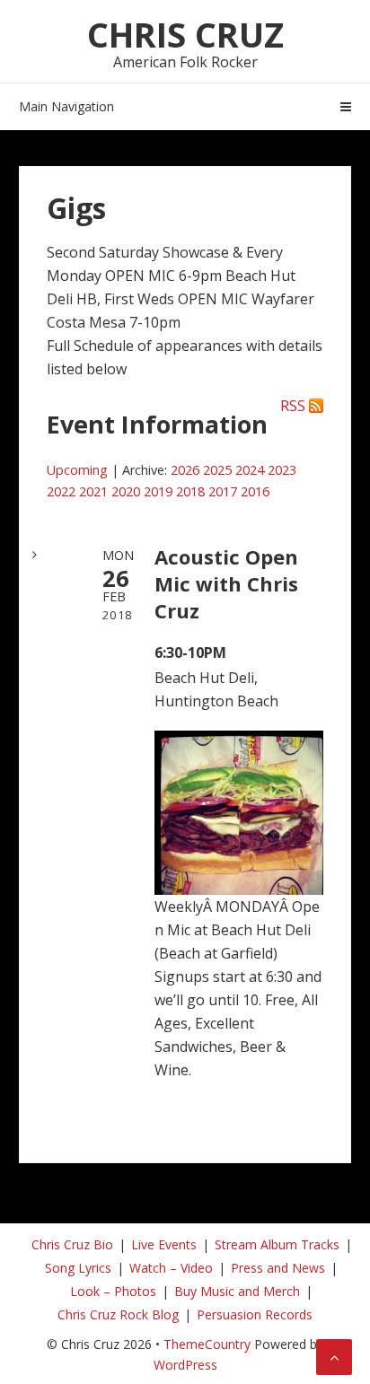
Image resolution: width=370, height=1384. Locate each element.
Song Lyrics (78, 1267)
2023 (282, 469)
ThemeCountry (207, 1344)
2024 (249, 469)
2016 (255, 491)
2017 (222, 491)
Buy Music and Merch (237, 1291)
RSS (292, 406)
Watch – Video (171, 1267)
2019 (158, 491)
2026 (185, 469)
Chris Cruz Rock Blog (118, 1314)
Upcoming (77, 469)
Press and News (278, 1267)
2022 (61, 491)
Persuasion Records (255, 1314)
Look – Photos (113, 1291)
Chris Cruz (185, 34)
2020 (125, 491)
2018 (190, 491)
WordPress (185, 1364)
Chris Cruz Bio (72, 1244)
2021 (93, 491)
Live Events (164, 1244)
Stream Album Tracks (277, 1244)
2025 (217, 469)
